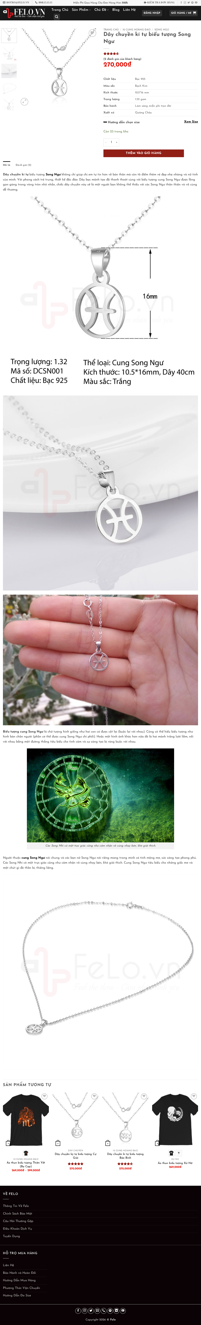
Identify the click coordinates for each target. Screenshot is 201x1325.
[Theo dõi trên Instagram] (185, 2)
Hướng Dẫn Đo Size (17, 1295)
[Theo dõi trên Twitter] (188, 2)
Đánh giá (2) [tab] (23, 165)
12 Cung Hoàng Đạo (137, 29)
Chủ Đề (100, 10)
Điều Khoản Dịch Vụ (17, 1228)
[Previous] (25, 67)
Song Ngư (161, 29)
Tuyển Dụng (11, 1236)
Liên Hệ (129, 10)
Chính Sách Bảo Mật (17, 1213)
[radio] (26, 1153)
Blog (116, 10)
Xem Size (191, 121)
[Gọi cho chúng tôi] (104, 1311)
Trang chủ (111, 29)
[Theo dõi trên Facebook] (181, 2)
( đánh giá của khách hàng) (122, 59)
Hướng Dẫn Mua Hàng (19, 1280)
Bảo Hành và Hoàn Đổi (19, 1273)
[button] (57, 17)
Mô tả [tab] (6, 165)
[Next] (91, 67)
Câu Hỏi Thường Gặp (18, 1221)
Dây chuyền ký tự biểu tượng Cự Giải (75, 1156)
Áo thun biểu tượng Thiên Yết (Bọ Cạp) (26, 1164)
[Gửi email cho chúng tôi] (97, 1311)
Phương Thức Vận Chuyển (21, 1288)
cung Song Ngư (34, 857)
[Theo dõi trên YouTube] (196, 2)
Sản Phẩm (80, 10)
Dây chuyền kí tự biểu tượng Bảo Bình (125, 1156)
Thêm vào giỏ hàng (143, 153)
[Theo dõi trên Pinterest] (192, 2)
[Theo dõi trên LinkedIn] (116, 1311)
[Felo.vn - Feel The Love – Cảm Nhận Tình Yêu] (24, 13)
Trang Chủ (59, 10)
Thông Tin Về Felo (16, 1206)
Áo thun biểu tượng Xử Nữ (175, 1163)
